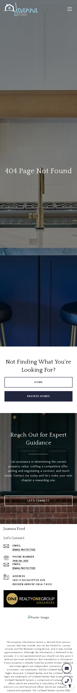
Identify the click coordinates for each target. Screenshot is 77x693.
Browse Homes (38, 396)
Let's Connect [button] (38, 500)
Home (38, 382)
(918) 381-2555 (20, 561)
